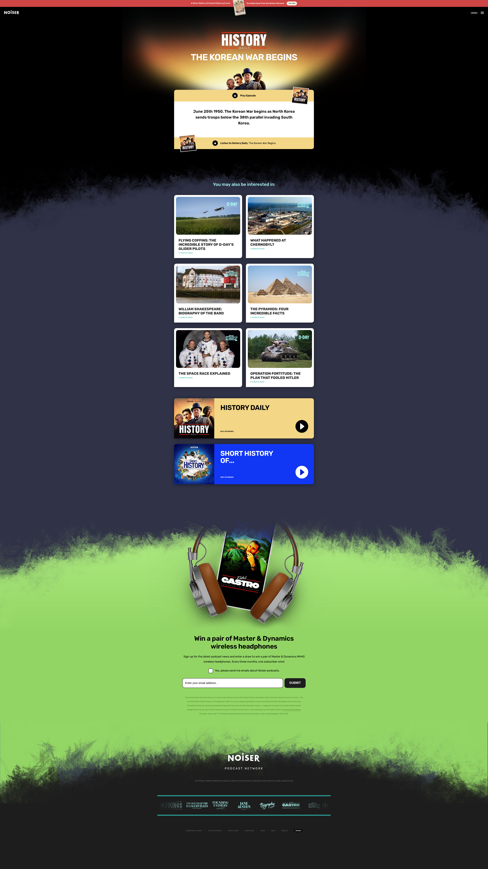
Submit (295, 682)
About (263, 830)
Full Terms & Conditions (291, 710)
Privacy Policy (233, 830)
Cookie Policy (249, 830)
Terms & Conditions (215, 830)
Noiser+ (474, 13)
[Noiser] (11, 13)
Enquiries (284, 830)
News (273, 830)
